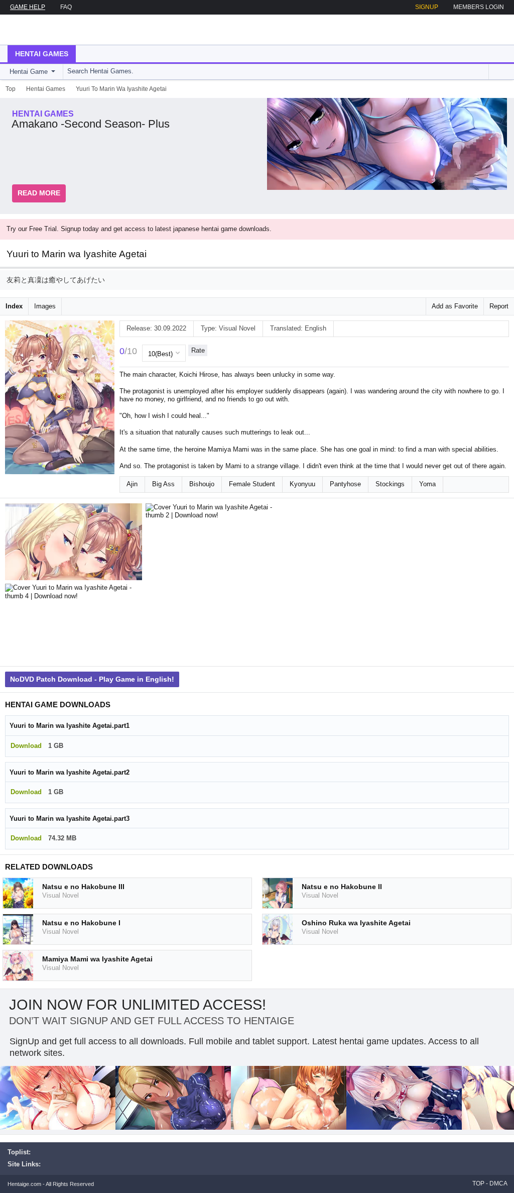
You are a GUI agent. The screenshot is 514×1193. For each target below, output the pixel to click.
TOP (478, 1183)
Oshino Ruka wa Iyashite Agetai (356, 923)
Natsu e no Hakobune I (81, 923)
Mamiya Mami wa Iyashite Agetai (97, 959)
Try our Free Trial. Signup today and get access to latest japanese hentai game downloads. (139, 229)
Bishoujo (201, 484)
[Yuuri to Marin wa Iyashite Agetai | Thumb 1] (75, 543)
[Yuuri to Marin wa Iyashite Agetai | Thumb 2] (216, 543)
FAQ (66, 7)
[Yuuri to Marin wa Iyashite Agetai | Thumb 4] (75, 624)
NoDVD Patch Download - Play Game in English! (92, 679)
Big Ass (163, 484)
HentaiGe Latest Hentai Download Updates (58, 30)
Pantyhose (345, 484)
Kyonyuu (302, 484)
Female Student (252, 484)
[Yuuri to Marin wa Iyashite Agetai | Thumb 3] (356, 543)
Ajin (132, 484)
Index (14, 306)
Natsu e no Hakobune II (342, 887)
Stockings (390, 484)
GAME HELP (27, 7)
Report (498, 306)
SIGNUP (426, 7)
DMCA (498, 1183)
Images (45, 306)
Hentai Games (41, 54)
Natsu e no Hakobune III (83, 887)
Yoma (427, 484)
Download (26, 745)
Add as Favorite (455, 306)
